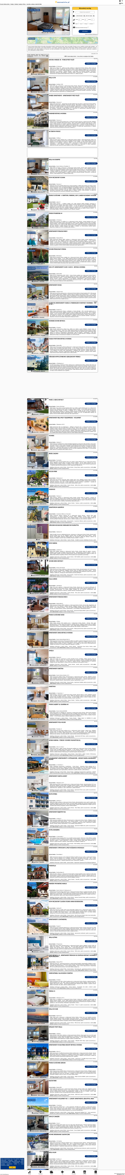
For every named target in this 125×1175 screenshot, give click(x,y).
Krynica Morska (31, 61)
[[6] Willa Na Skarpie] (38, 166)
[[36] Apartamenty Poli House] (38, 729)
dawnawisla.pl (62, 2)
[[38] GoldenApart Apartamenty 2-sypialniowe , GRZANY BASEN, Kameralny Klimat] (38, 765)
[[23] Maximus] (38, 496)
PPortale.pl (7, 1174)
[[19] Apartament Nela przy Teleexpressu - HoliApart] (38, 424)
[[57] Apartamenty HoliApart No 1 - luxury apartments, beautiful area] (38, 1105)
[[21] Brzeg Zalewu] (38, 460)
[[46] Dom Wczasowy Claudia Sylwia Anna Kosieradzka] (38, 908)
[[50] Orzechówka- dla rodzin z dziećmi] (38, 980)
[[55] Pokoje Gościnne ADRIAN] (38, 1069)
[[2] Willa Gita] (38, 84)
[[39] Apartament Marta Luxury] (38, 783)
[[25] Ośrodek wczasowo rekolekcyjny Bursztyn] (38, 532)
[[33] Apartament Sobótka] (38, 675)
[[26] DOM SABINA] (38, 550)
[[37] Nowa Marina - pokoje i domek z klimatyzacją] (38, 747)
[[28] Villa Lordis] (38, 586)
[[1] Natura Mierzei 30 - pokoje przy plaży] (38, 66)
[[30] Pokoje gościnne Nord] (38, 622)
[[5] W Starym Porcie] (38, 138)
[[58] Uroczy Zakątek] (38, 1123)
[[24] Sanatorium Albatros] (38, 514)
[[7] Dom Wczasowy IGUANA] (38, 184)
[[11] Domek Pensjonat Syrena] (38, 256)
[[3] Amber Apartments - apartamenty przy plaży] (38, 102)
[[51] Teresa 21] (38, 998)
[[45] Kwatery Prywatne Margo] (38, 890)
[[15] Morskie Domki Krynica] (38, 328)
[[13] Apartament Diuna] (38, 292)
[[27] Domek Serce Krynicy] (38, 568)
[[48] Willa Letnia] (38, 944)
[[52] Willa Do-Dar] (38, 1016)
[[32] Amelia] (38, 657)
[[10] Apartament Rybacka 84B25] (38, 238)
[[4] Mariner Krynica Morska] (38, 120)
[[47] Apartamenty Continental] (38, 926)
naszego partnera (65, 468)
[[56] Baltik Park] (38, 1087)
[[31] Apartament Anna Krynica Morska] (38, 639)
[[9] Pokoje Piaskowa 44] (38, 220)
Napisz (123, 1174)
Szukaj (85, 31)
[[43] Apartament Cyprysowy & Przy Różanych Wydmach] (38, 854)
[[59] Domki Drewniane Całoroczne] (38, 1141)
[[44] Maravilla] (38, 872)
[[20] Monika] (38, 442)
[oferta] (31, 74)
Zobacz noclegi (91, 63)
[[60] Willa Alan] (38, 1159)
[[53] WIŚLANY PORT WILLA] (38, 1034)
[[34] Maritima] (38, 693)
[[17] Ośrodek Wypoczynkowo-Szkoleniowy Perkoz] (38, 363)
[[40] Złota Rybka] (38, 801)
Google (21, 1159)
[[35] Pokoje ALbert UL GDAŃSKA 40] (38, 711)
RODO (8, 1165)
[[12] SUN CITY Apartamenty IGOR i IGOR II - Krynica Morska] (38, 274)
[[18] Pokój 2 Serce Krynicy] (38, 406)
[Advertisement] (62, 385)
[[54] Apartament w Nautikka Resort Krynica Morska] (38, 1052)
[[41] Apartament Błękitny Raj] (38, 819)
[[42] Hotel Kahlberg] (38, 837)
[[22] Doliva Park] (38, 478)
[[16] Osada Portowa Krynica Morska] (38, 345)
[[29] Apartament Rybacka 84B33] (38, 604)
